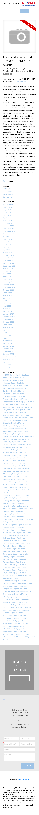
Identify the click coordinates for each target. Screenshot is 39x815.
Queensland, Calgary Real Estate (15, 554)
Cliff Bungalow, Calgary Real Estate (16, 426)
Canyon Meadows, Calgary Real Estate (17, 410)
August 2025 (8, 239)
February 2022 (8, 343)
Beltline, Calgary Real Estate (13, 391)
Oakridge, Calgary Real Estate (14, 538)
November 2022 (9, 319)
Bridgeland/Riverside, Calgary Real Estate (18, 402)
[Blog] (19, 719)
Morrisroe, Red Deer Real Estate (15, 530)
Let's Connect (19, 678)
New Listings (7, 191)
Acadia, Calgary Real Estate (13, 378)
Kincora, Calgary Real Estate (13, 511)
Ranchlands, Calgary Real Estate (15, 559)
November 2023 (9, 287)
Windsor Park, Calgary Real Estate (16, 634)
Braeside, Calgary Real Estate (14, 396)
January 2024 (8, 285)
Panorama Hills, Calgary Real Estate (16, 543)
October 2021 (8, 354)
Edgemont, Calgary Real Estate (15, 455)
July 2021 (6, 362)
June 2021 (7, 365)
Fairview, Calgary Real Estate (14, 463)
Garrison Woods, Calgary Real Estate (17, 471)
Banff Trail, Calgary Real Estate (14, 388)
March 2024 (7, 279)
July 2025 (7, 242)
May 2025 (7, 247)
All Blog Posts (8, 189)
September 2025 (9, 236)
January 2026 (8, 226)
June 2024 (7, 271)
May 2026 (7, 215)
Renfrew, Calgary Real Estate (14, 562)
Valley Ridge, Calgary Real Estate (15, 623)
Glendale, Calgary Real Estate (14, 479)
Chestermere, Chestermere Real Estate (18, 418)
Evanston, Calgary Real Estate (14, 458)
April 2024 (7, 276)
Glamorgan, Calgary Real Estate (15, 474)
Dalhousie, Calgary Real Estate (14, 450)
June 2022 (7, 333)
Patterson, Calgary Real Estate (14, 549)
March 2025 (7, 252)
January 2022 (8, 346)
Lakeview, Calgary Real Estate (14, 516)
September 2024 (9, 266)
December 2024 (9, 258)
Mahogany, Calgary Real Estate (15, 522)
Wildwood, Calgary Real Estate (14, 631)
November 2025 (9, 231)
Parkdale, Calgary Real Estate (14, 546)
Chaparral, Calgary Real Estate (14, 412)
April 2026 (7, 218)
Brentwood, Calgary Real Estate (15, 399)
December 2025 (9, 228)
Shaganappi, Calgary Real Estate (15, 589)
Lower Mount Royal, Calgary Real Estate (18, 519)
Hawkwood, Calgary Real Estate (15, 484)
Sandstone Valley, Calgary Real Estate (17, 583)
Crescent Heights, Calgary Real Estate (17, 444)
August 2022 (8, 327)
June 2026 (7, 212)
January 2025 (8, 255)
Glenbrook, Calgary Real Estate (15, 476)
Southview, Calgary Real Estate (15, 602)
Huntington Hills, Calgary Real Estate (16, 501)
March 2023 (7, 309)
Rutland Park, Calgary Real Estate (15, 581)
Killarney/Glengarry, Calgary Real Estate (18, 508)
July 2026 (7, 210)
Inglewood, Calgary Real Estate (15, 503)
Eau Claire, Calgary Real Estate (14, 452)
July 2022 (7, 330)
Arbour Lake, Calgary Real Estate (15, 386)
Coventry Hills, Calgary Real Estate (16, 439)
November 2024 (9, 260)
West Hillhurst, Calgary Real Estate (16, 629)
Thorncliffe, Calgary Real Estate (15, 618)
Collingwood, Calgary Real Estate (15, 434)
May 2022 (7, 335)
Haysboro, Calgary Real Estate (14, 487)
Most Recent (8, 204)
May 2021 (6, 367)
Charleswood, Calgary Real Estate (16, 415)
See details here (20, 82)
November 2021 (9, 351)
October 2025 (8, 234)
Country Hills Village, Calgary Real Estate (18, 436)
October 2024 (8, 263)
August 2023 (8, 295)
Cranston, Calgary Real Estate (14, 442)
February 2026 (8, 223)
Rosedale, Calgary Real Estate (14, 567)
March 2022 (7, 341)
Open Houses (8, 194)
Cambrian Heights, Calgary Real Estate (17, 407)
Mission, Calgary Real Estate (13, 527)
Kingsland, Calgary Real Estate (14, 514)
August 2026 (8, 207)
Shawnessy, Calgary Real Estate (15, 594)
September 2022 (9, 325)
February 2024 (9, 282)
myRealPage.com (23, 779)
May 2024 (7, 274)
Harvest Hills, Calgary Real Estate (15, 482)
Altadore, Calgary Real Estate (14, 383)
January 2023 (8, 314)
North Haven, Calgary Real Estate (15, 535)
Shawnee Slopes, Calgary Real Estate (17, 591)
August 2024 (8, 268)
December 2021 (9, 349)
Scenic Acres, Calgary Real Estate (16, 586)
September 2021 (9, 357)
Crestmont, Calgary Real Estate (15, 447)
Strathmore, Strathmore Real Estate (17, 610)
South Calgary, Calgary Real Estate (16, 599)
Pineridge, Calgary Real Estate (14, 551)
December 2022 (9, 317)
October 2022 (8, 322)
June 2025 (7, 244)
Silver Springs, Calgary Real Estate (16, 597)
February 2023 (8, 311)
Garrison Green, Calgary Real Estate (16, 468)
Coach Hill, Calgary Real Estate (14, 428)
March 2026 (7, 220)
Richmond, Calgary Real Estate (14, 565)
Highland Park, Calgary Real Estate (16, 498)
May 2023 (7, 303)
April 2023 (7, 306)
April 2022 (7, 338)
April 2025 (7, 250)
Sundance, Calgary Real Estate (14, 615)
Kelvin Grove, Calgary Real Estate (15, 506)
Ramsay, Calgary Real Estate (14, 557)
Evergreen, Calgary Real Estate (14, 460)
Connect (25, 11)
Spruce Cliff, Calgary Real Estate (15, 605)
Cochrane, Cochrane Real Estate (15, 431)
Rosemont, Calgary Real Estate (15, 570)
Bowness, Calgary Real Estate (14, 394)
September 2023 (9, 293)
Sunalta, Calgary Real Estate (13, 613)
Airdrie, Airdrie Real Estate (13, 380)
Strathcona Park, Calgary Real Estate (17, 607)
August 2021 (8, 359)
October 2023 (8, 290)
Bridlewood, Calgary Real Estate (15, 404)
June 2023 (7, 301)
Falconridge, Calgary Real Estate (15, 466)
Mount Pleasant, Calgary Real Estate (17, 533)
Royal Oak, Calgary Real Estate (14, 573)
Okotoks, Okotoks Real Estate (14, 541)
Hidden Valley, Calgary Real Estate (16, 495)
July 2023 (7, 298)
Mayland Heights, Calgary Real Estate (22, 71)
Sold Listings (8, 197)
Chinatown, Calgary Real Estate (15, 420)
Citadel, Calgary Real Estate (13, 423)
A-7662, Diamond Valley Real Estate (16, 375)
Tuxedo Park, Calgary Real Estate (15, 621)
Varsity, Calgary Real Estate (13, 626)
